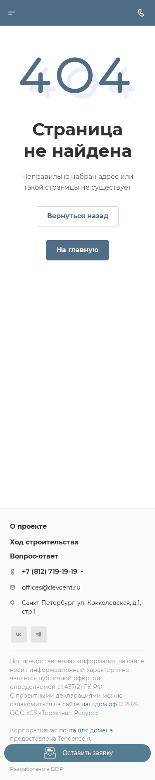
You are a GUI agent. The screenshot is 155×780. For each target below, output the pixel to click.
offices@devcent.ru (51, 587)
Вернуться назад (77, 216)
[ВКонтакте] (19, 634)
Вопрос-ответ (34, 556)
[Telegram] (39, 634)
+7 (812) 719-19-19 (49, 571)
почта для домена (86, 730)
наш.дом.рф (99, 704)
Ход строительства (44, 542)
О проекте (28, 526)
